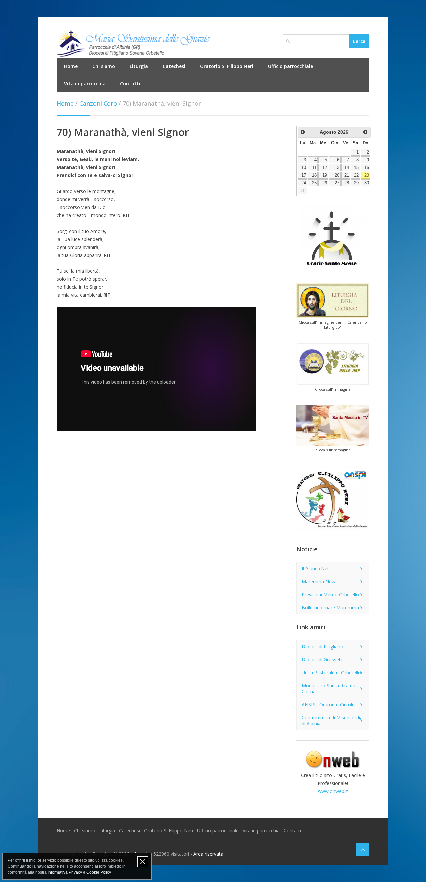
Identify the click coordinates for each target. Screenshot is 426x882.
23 (366, 175)
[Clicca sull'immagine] (332, 364)
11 (314, 167)
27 (337, 183)
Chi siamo (103, 66)
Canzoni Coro (98, 103)
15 (356, 167)
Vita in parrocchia (85, 83)
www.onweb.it (333, 791)
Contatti (130, 83)
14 (346, 167)
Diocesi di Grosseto (323, 659)
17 (303, 175)
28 (346, 183)
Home (71, 66)
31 (303, 190)
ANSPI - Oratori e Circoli (327, 704)
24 (303, 183)
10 (303, 167)
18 (314, 175)
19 (324, 175)
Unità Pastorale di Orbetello (331, 672)
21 (346, 175)
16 (366, 167)
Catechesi (174, 66)
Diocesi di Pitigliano (322, 646)
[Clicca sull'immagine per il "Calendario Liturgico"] (332, 300)
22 (356, 175)
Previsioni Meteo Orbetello (330, 594)
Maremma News (320, 581)
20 (337, 175)
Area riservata (208, 854)
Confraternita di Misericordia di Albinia (332, 720)
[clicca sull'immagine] (332, 425)
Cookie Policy (98, 872)
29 (356, 183)
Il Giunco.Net (315, 568)
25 (314, 183)
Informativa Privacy (65, 872)
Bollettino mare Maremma (330, 607)
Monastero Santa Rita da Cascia (328, 688)
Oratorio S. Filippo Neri (226, 66)
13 (337, 167)
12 (324, 167)
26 (324, 183)
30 (366, 183)
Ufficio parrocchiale (290, 66)
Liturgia (139, 66)
